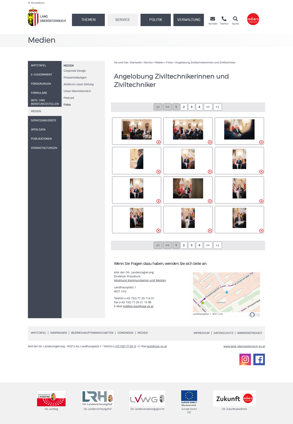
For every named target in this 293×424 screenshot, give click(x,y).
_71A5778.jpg (188, 131)
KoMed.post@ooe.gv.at (138, 306)
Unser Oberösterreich (77, 91)
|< (158, 107)
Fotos (67, 104)
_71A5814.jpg (239, 160)
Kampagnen (58, 333)
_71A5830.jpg (136, 219)
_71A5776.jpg (136, 131)
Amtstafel (38, 333)
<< (167, 107)
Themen (88, 20)
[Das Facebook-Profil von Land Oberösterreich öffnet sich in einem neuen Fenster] (259, 359)
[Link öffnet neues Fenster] (253, 16)
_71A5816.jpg (136, 190)
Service (122, 20)
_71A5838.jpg (239, 219)
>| (217, 107)
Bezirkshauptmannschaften (92, 333)
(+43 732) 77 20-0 (124, 346)
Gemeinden (125, 333)
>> (208, 107)
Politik (155, 20)
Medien (69, 65)
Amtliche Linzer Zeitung (78, 84)
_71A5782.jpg (239, 131)
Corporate (75, 71)
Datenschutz (223, 333)
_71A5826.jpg (239, 190)
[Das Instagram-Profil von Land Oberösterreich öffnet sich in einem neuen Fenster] (245, 359)
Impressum (201, 333)
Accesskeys (37, 3)
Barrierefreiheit (249, 333)
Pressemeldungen (75, 77)
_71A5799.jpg (136, 160)
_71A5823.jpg (188, 190)
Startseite (136, 62)
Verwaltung (188, 20)
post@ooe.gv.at (157, 346)
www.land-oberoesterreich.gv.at (244, 346)
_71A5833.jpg (188, 219)
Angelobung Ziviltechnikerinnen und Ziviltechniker (205, 62)
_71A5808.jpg (188, 160)
